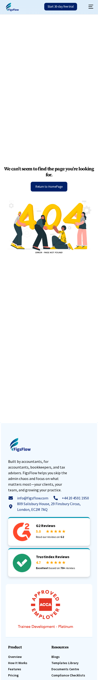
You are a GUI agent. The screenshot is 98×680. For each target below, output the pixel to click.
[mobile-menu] (88, 6)
